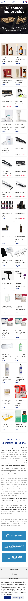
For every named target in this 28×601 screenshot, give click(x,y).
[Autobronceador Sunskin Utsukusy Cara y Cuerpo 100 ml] (20, 116)
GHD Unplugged (19, 192)
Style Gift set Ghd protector (6, 237)
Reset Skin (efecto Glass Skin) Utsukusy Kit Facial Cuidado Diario (7, 126)
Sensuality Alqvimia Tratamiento (7, 81)
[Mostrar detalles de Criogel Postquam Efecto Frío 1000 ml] (7, 297)
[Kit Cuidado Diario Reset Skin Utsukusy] (7, 116)
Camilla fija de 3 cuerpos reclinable (20, 261)
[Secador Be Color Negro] (7, 275)
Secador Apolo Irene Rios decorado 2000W (20, 285)
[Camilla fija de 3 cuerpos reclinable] (20, 252)
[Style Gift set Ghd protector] (7, 227)
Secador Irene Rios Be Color (7, 284)
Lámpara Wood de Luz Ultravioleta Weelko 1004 (7, 262)
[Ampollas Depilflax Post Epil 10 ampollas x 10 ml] (7, 416)
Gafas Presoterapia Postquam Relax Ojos (7, 356)
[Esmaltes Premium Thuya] (7, 205)
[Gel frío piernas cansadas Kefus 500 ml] (7, 369)
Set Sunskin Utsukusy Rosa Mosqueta (19, 103)
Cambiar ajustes (18, 598)
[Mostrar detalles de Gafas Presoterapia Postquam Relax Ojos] (7, 346)
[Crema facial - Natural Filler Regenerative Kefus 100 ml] (20, 297)
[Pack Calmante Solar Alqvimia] (20, 49)
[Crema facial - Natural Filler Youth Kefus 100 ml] (20, 322)
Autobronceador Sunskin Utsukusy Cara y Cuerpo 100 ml (20, 126)
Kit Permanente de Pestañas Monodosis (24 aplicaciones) (20, 402)
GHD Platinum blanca (6, 193)
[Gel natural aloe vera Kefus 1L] (20, 346)
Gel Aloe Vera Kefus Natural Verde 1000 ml (20, 356)
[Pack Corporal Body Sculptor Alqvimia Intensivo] (7, 49)
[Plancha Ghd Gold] (7, 93)
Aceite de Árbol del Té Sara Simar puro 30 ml (20, 426)
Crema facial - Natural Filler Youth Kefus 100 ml (20, 332)
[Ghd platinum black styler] (7, 163)
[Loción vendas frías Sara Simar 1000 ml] (20, 369)
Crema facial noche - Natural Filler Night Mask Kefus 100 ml (7, 333)
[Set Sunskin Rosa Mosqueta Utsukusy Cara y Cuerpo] (20, 93)
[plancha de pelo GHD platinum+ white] (7, 184)
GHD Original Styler (20, 171)
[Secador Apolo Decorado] (20, 275)
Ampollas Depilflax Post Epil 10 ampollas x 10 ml (7, 426)
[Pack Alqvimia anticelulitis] (20, 72)
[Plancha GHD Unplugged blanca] (20, 184)
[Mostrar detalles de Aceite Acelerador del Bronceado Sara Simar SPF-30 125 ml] (20, 227)
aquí (21, 587)
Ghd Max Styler (19, 149)
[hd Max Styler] (20, 140)
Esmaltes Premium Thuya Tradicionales (7, 215)
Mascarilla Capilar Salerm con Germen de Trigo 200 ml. (7, 401)
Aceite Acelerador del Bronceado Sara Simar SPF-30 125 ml (20, 238)
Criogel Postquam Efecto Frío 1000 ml (7, 307)
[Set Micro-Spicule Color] (7, 140)
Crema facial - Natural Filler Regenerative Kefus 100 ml (20, 308)
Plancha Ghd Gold (7, 101)
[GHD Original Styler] (20, 163)
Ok (7, 598)
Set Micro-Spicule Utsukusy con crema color (6, 150)
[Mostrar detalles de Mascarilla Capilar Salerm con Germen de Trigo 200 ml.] (7, 391)
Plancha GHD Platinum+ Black (6, 172)
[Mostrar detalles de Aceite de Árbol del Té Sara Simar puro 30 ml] (20, 416)
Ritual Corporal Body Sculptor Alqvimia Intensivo (7, 59)
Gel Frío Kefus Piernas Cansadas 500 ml (6, 379)
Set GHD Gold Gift (20, 213)
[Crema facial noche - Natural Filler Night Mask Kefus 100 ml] (7, 322)
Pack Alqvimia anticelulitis (19, 81)
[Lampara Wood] (7, 252)
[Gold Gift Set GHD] (20, 205)
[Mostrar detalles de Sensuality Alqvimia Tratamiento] (7, 72)
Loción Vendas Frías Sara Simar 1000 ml (19, 379)
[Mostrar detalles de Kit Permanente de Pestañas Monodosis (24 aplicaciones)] (20, 391)
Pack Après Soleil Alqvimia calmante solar (20, 59)
